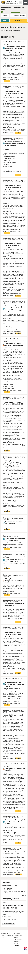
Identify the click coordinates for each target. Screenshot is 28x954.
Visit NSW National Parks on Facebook (2, 951)
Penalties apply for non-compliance (12, 73)
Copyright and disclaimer (18, 940)
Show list (6, 81)
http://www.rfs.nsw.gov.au (11, 919)
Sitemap (16, 943)
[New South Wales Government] (25, 948)
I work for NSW (5, 937)
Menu (4, 20)
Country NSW (10, 885)
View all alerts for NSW (8, 923)
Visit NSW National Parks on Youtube (9, 951)
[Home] (3, 2)
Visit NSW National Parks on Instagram (6, 951)
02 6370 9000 (7, 890)
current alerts (15, 12)
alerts (18, 20)
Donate (16, 945)
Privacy (16, 937)
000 (5, 902)
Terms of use (18, 935)
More (23, 895)
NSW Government (6, 935)
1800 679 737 (7, 916)
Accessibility (17, 933)
